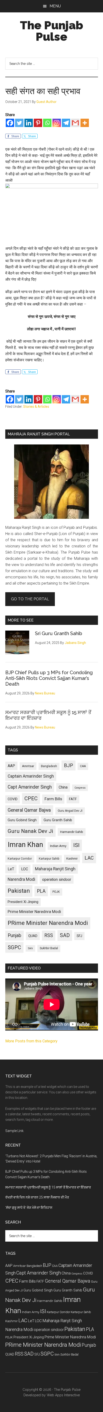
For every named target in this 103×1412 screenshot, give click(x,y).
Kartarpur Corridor (20, 858)
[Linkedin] (28, 123)
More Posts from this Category (31, 1041)
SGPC (14, 947)
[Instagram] (56, 123)
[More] (84, 123)
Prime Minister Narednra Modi (34, 911)
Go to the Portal (30, 599)
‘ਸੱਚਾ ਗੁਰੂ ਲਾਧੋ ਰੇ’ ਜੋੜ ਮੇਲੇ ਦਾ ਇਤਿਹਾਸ (28, 1207)
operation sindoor (56, 879)
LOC (24, 869)
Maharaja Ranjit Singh (55, 869)
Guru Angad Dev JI (70, 810)
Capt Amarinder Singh (30, 787)
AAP (11, 766)
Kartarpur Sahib (49, 858)
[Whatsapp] (47, 123)
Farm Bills (53, 798)
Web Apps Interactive (63, 1395)
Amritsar (28, 766)
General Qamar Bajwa (29, 810)
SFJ (79, 936)
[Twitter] (19, 123)
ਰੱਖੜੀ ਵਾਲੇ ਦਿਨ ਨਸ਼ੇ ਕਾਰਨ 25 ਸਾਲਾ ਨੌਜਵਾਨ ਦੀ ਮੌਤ (37, 1197)
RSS (48, 935)
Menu (55, 6)
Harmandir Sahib (71, 832)
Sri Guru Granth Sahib (58, 633)
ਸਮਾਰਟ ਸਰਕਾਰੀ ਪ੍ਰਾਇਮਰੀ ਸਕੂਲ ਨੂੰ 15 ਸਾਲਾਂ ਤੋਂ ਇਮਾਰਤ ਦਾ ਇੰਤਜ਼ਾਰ (48, 1187)
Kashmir (72, 858)
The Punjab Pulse (51, 31)
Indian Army (58, 846)
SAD (65, 935)
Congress (80, 787)
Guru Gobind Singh (22, 820)
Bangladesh (49, 766)
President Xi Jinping (23, 902)
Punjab (14, 935)
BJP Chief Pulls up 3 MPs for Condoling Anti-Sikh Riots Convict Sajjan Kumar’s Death (49, 678)
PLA (41, 891)
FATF (73, 799)
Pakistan (19, 890)
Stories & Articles (36, 406)
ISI (76, 845)
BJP (68, 765)
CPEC (31, 798)
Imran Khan (25, 845)
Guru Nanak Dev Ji (30, 831)
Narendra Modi (21, 879)
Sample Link (14, 1131)
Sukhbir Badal (49, 948)
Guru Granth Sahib (58, 820)
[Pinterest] (38, 123)
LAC (89, 858)
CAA (83, 766)
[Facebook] (10, 123)
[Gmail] (75, 123)
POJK (56, 891)
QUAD (32, 936)
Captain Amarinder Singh (31, 776)
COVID (12, 799)
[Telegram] (66, 123)
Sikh (30, 948)
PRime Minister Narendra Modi (48, 923)
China (63, 787)
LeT (11, 869)
